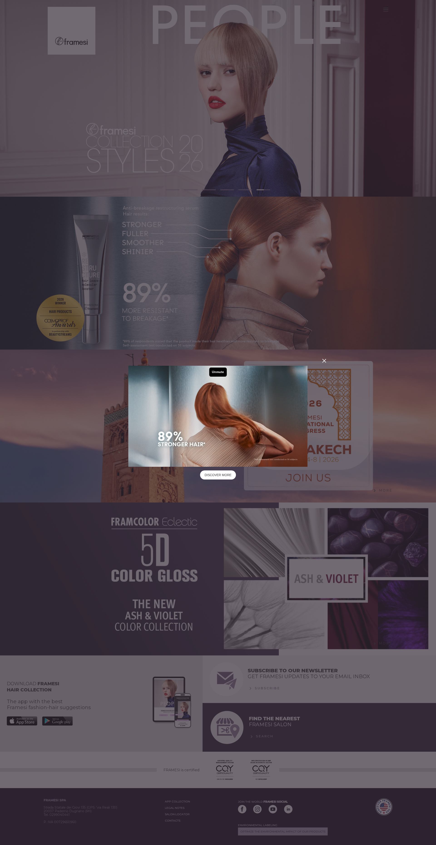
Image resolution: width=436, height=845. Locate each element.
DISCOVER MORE (218, 475)
